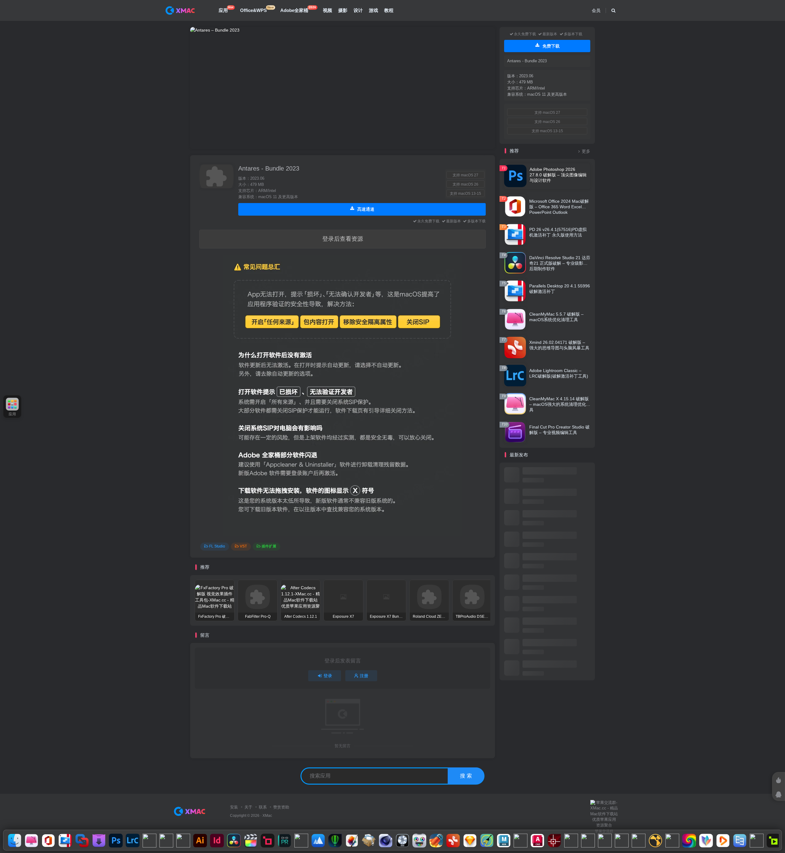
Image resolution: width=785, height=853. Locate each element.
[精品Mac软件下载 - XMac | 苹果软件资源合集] (191, 811)
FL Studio (217, 546)
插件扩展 (269, 546)
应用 (226, 9)
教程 (388, 10)
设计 (358, 10)
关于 (248, 807)
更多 (586, 151)
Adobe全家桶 (298, 9)
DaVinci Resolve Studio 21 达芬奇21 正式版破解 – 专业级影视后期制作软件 (559, 263)
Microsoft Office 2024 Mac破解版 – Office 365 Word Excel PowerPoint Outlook (559, 207)
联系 (263, 807)
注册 (364, 675)
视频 (327, 10)
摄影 (342, 10)
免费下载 (550, 46)
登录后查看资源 (342, 239)
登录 (328, 675)
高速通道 (365, 209)
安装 (234, 807)
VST (243, 546)
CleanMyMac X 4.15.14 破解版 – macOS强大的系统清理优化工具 (559, 404)
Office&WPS (257, 9)
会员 (596, 10)
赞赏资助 (281, 807)
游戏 (373, 10)
